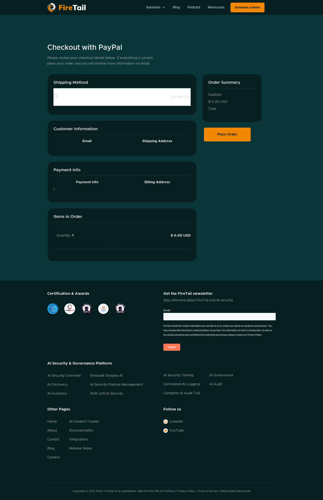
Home (52, 421)
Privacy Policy (186, 491)
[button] (155, 7)
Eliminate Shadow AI (106, 375)
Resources (216, 7)
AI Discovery (57, 384)
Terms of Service (207, 491)
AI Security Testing (178, 375)
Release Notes (80, 448)
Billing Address (157, 182)
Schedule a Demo (247, 7)
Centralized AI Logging (181, 384)
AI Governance (221, 375)
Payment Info (87, 182)
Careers (53, 457)
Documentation (81, 430)
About (52, 430)
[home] (71, 7)
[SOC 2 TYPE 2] (53, 308)
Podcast (193, 7)
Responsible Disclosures (236, 491)
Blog (176, 7)
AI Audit (215, 384)
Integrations (78, 439)
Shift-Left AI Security (106, 393)
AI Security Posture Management (116, 384)
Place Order (227, 134)
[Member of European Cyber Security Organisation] (83, 308)
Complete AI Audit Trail (181, 393)
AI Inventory (57, 393)
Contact (53, 439)
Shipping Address (157, 141)
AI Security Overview (64, 375)
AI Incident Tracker (84, 421)
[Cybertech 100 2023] (67, 308)
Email (87, 141)
